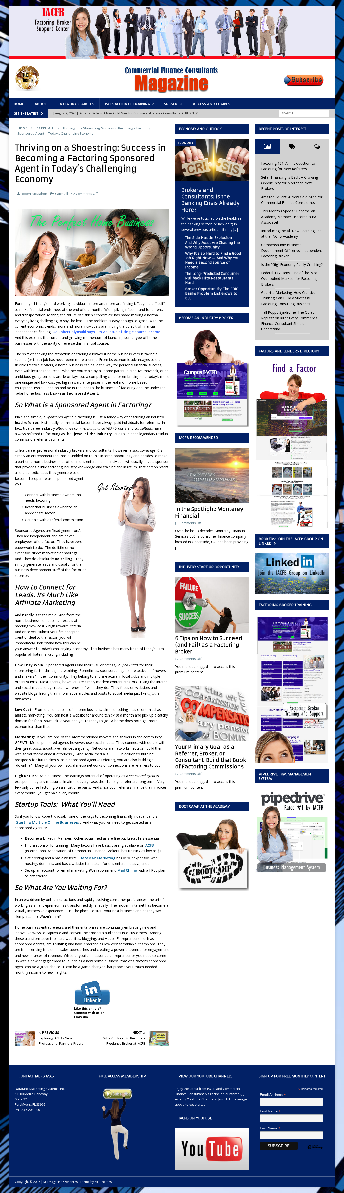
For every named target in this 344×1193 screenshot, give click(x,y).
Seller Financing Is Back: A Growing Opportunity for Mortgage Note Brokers (289, 183)
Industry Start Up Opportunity (209, 567)
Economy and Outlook (200, 129)
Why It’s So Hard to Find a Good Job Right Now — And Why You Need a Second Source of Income (213, 260)
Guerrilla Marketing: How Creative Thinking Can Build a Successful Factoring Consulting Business (288, 298)
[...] (235, 229)
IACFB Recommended (198, 437)
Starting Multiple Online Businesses (47, 822)
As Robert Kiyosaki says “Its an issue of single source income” (107, 331)
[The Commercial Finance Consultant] (172, 56)
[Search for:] (304, 113)
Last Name (270, 1128)
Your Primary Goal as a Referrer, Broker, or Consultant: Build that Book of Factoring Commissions (210, 757)
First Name (270, 1111)
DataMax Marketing (97, 858)
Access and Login (210, 103)
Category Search (74, 103)
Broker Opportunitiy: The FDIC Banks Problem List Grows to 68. (211, 293)
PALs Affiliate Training (127, 103)
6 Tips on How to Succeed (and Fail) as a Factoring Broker (208, 645)
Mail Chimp (127, 870)
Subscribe (173, 103)
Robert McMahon (34, 193)
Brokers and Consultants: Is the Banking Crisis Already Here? (210, 200)
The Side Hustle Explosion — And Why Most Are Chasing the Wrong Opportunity (212, 242)
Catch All (61, 193)
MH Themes (103, 1182)
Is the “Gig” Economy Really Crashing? (292, 264)
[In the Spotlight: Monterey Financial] (212, 475)
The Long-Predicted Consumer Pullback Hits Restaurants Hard (212, 278)
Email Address (273, 1094)
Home (19, 103)
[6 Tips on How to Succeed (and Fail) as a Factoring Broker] (212, 604)
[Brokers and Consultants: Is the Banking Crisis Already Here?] (212, 177)
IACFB (149, 845)
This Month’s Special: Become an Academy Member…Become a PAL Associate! (289, 217)
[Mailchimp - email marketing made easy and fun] (315, 1151)
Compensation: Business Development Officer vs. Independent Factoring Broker (291, 250)
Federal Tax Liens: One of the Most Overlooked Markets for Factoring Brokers (290, 278)
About (41, 103)
